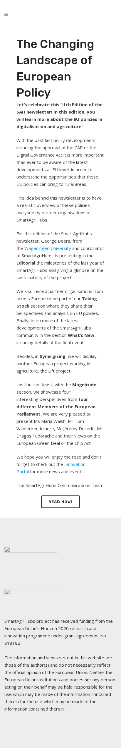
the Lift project (55, 371)
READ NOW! (60, 502)
